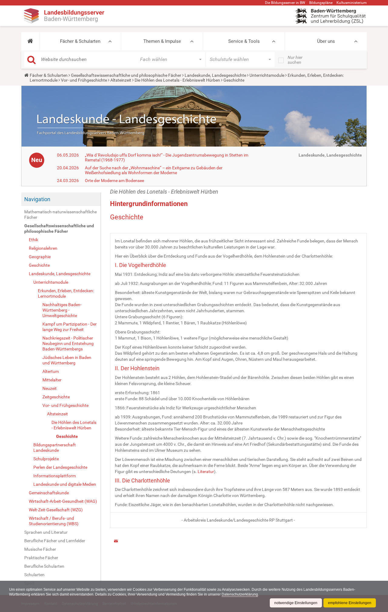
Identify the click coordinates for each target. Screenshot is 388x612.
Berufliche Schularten (44, 566)
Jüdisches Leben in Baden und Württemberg (66, 360)
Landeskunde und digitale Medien (64, 484)
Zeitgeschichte (56, 396)
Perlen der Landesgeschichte (60, 467)
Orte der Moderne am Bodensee (114, 180)
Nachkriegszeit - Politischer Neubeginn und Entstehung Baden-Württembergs (68, 343)
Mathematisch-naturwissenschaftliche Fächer (60, 214)
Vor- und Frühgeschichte (84, 80)
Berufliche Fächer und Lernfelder (54, 540)
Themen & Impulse (162, 41)
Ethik (33, 239)
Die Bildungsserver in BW (285, 3)
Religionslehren (43, 248)
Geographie (40, 256)
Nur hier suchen (295, 60)
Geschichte (39, 265)
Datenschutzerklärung (240, 594)
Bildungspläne (321, 3)
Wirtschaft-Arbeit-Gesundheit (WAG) (63, 501)
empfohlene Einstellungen (349, 603)
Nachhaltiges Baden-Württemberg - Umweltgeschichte (62, 310)
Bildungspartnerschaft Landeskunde (54, 447)
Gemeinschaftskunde (49, 492)
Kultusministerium (351, 3)
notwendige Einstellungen (295, 603)
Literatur (206, 471)
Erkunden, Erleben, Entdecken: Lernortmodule (66, 293)
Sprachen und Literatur (46, 532)
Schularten (34, 574)
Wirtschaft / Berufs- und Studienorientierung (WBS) (54, 521)
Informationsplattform (54, 475)
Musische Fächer (40, 549)
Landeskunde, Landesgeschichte (215, 75)
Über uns (326, 41)
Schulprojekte (46, 458)
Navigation (37, 199)
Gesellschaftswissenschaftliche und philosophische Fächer (126, 75)
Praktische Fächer (41, 557)
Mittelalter (52, 379)
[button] (30, 41)
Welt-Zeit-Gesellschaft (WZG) (56, 509)
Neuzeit (49, 388)
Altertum (50, 371)
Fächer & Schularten (80, 41)
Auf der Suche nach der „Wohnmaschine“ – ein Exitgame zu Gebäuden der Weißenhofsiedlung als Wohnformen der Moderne (153, 170)
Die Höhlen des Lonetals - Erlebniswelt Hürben (177, 80)
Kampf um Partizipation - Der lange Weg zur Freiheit (69, 327)
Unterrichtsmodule (266, 75)
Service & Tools (244, 41)
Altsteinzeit (120, 80)
